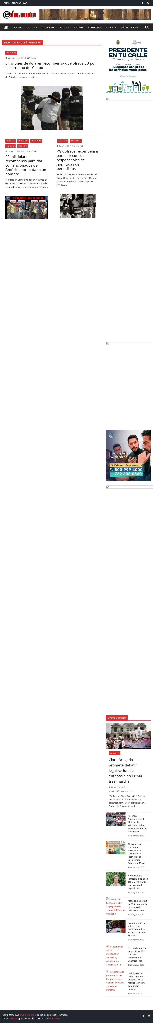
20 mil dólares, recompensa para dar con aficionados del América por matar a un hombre (25, 165)
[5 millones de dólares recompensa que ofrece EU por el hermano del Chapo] (52, 108)
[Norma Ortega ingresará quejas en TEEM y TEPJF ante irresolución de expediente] (116, 884)
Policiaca (110, 27)
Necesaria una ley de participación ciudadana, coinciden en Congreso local (137, 954)
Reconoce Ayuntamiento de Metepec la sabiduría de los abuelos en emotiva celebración (137, 823)
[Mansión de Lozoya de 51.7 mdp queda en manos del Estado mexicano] (116, 907)
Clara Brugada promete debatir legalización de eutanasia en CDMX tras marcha (125, 770)
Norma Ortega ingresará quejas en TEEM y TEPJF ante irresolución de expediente (138, 882)
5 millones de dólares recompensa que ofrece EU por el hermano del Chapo (50, 65)
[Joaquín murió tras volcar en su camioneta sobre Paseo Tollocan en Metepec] (116, 931)
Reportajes (94, 27)
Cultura (79, 27)
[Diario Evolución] (6, 27)
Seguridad (22, 146)
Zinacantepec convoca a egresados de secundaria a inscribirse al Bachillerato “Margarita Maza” (136, 853)
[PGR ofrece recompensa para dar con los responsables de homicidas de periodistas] (78, 206)
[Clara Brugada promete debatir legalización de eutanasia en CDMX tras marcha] (128, 736)
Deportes (64, 27)
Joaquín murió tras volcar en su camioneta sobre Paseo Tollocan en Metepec (137, 929)
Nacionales (11, 53)
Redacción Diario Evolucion (122, 791)
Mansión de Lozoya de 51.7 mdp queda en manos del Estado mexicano (137, 905)
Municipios (48, 27)
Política (32, 27)
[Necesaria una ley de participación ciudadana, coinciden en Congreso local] (116, 956)
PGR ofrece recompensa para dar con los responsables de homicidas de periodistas (77, 160)
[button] (137, 27)
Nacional (17, 27)
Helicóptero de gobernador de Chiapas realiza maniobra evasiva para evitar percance (137, 981)
